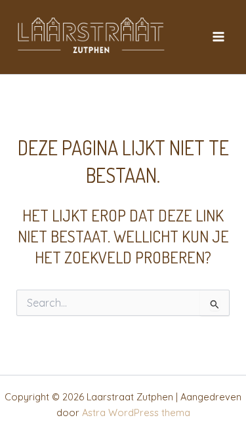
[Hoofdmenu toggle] (218, 37)
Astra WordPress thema (136, 412)
